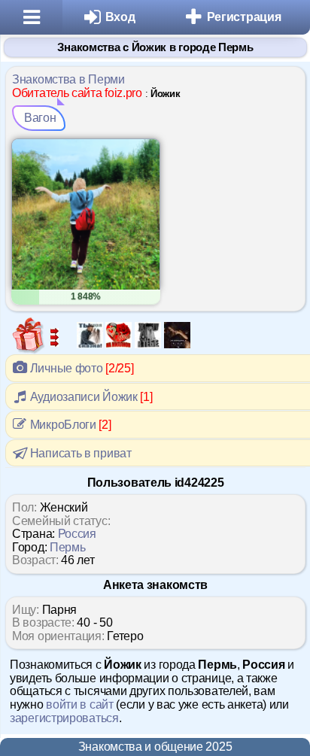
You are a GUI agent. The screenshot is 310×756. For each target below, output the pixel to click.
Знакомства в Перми (68, 79)
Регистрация (244, 17)
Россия (77, 533)
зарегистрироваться (64, 718)
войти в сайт (79, 704)
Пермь (68, 547)
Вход (120, 17)
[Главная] (31, 17)
